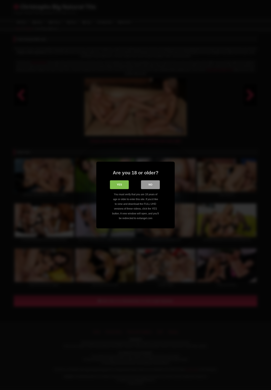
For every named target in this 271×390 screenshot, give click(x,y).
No (150, 184)
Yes (119, 184)
